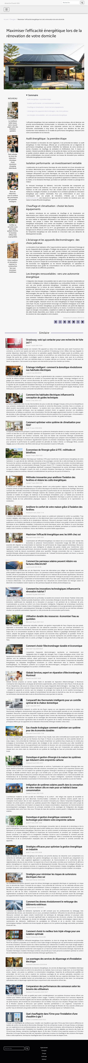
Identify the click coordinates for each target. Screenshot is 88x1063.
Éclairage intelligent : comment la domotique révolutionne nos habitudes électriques (54, 368)
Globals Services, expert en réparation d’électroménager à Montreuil (54, 673)
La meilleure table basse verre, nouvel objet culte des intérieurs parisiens (12, 125)
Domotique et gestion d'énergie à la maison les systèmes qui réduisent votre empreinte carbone (53, 758)
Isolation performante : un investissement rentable (43, 103)
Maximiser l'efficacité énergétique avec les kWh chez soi (53, 534)
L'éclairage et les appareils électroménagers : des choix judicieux (47, 111)
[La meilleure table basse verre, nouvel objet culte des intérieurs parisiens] (12, 110)
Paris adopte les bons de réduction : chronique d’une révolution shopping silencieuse (12, 161)
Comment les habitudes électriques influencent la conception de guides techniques (50, 395)
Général (44, 1059)
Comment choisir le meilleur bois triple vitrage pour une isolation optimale (53, 932)
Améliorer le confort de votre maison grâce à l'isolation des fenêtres (54, 508)
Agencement (44, 1047)
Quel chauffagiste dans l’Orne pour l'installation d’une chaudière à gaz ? (52, 1015)
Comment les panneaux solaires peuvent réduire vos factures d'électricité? (51, 562)
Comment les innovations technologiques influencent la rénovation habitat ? (53, 589)
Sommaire (33, 95)
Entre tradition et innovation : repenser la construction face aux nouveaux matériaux (13, 266)
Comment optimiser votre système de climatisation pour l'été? (53, 423)
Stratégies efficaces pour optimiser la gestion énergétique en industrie (54, 847)
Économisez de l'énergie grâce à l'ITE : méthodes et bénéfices (50, 451)
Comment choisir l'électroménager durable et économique (54, 646)
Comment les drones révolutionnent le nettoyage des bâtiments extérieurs (51, 902)
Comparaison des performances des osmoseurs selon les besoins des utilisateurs (53, 987)
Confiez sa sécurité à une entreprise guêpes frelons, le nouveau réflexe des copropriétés (12, 230)
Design (44, 1053)
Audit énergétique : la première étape (39, 99)
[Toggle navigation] (6, 9)
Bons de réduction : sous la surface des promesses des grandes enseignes (12, 196)
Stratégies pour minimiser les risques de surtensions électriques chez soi (51, 875)
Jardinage (44, 1056)
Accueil (6, 19)
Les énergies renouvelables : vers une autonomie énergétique (47, 115)
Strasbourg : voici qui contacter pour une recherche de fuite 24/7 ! (54, 340)
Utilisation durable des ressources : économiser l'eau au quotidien (52, 617)
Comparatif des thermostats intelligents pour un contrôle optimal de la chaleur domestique (53, 701)
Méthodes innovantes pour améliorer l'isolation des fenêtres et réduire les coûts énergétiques (50, 478)
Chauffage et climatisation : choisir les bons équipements (45, 107)
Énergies (13, 19)
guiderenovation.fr (32, 198)
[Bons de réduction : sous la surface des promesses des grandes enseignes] (12, 181)
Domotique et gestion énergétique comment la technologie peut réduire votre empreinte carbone (50, 818)
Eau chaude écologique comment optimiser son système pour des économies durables (53, 728)
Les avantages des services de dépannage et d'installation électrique (54, 960)
